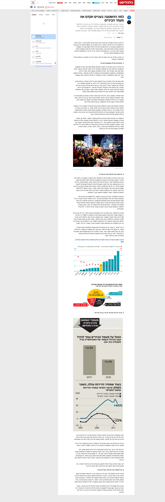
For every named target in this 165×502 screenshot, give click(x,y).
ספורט (74, 3)
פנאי (70, 3)
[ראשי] (126, 2)
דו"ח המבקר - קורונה (53, 11)
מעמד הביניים (108, 37)
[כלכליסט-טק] (96, 3)
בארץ (83, 3)
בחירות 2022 (64, 11)
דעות (115, 11)
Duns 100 (96, 11)
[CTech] (60, 3)
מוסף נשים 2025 (75, 11)
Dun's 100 (52, 3)
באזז (111, 3)
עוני (114, 37)
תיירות (103, 11)
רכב (120, 11)
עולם (79, 3)
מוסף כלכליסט (87, 11)
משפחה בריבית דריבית (38, 11)
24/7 (115, 3)
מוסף (65, 3)
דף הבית (132, 7)
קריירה (109, 11)
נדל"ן (102, 3)
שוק (107, 3)
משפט (89, 3)
